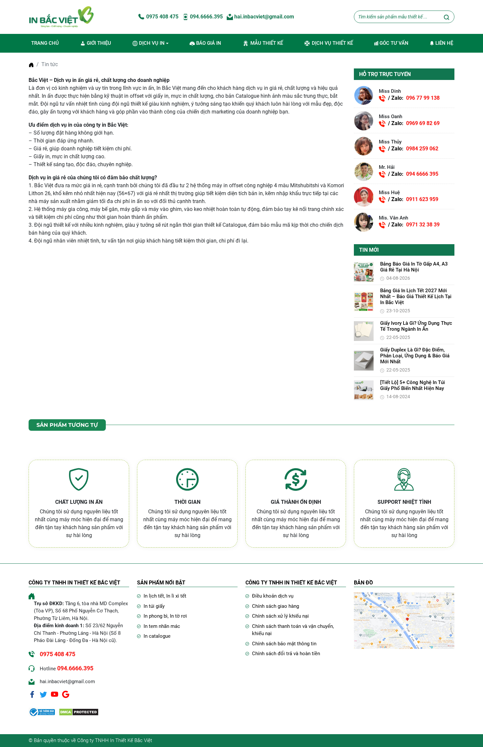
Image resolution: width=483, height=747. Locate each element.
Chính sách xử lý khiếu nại (280, 616)
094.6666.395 (206, 16)
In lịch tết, (155, 596)
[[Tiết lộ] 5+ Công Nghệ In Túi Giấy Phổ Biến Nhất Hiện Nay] (364, 390)
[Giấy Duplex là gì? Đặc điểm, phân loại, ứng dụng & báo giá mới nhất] (364, 360)
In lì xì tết (176, 596)
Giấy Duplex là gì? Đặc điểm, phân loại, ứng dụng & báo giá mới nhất (414, 356)
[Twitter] (43, 694)
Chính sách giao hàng (275, 606)
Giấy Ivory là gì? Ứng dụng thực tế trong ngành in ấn (416, 326)
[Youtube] (54, 694)
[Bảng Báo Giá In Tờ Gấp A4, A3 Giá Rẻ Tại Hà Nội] (364, 271)
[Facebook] (32, 694)
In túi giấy (154, 606)
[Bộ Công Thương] (42, 712)
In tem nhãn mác (162, 626)
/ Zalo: (414, 98)
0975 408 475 (161, 16)
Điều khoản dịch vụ (272, 596)
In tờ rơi (178, 616)
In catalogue (157, 636)
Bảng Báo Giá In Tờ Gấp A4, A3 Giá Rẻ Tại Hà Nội (414, 267)
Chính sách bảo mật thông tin (284, 644)
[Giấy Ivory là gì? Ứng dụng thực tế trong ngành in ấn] (364, 330)
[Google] (65, 694)
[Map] (404, 620)
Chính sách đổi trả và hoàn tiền (286, 654)
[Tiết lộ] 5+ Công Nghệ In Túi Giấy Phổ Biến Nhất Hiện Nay (412, 386)
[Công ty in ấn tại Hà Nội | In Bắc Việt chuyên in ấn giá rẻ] (61, 16)
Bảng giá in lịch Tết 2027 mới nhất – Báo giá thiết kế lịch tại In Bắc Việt (415, 297)
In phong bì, (157, 616)
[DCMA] (79, 712)
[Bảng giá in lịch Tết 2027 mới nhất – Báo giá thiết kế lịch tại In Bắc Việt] (364, 301)
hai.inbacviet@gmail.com (263, 16)
